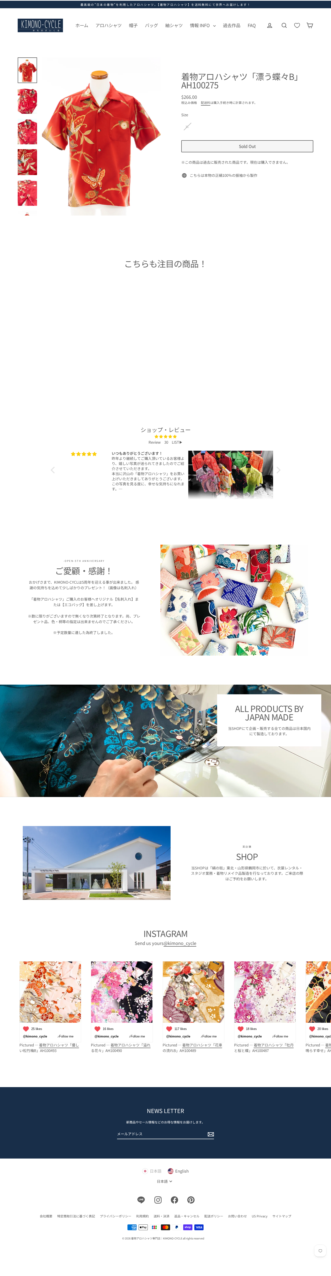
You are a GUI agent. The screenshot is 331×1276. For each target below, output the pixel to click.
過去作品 (231, 25)
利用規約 (142, 1216)
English (182, 1171)
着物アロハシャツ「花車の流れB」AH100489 (192, 1047)
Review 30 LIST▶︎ (166, 442)
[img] (166, 437)
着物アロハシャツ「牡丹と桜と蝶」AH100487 (264, 1047)
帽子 (133, 25)
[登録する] (210, 1134)
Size (184, 114)
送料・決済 (161, 1216)
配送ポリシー (213, 1216)
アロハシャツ (108, 25)
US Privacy (260, 1216)
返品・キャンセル (186, 1216)
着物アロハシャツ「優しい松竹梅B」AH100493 (49, 1047)
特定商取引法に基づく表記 (76, 1216)
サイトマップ (281, 1216)
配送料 (205, 102)
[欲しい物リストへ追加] (72, 354)
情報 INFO (200, 25)
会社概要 (46, 1216)
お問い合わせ (237, 1216)
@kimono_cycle (180, 943)
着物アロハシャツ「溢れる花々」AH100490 (120, 1047)
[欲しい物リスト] (297, 25)
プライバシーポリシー (115, 1216)
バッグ (151, 25)
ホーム (81, 25)
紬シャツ (174, 25)
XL (187, 126)
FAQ (252, 25)
